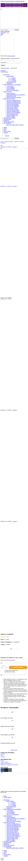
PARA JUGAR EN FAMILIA (14, 97)
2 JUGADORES (11, 87)
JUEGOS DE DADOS (12, 108)
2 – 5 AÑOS (13, 78)
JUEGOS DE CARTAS (12, 107)
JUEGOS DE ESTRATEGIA (14, 103)
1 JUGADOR (10, 86)
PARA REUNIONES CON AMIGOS (16, 94)
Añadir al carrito (18, 667)
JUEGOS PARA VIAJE (12, 113)
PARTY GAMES (11, 116)
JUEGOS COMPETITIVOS (13, 100)
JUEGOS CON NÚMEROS (13, 112)
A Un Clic (4, 792)
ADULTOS (9, 83)
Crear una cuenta (11, 56)
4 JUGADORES (11, 89)
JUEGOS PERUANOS (12, 115)
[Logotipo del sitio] (10, 28)
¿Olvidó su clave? (5, 68)
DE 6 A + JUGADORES (13, 90)
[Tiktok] (10, 770)
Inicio (2, 141)
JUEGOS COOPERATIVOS (14, 101)
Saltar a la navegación (6, 1)
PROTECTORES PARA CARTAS (15, 125)
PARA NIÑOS (10, 76)
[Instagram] (6, 770)
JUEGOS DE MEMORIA (13, 105)
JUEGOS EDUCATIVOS (13, 109)
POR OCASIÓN (9, 141)
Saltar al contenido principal (17, 1)
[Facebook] (2, 770)
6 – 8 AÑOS (13, 79)
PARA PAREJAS (11, 93)
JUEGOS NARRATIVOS (13, 111)
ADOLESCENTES (11, 82)
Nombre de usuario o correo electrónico (10, 58)
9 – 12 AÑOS (13, 80)
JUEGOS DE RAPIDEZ (13, 104)
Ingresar (3, 65)
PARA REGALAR (11, 96)
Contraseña (4, 62)
